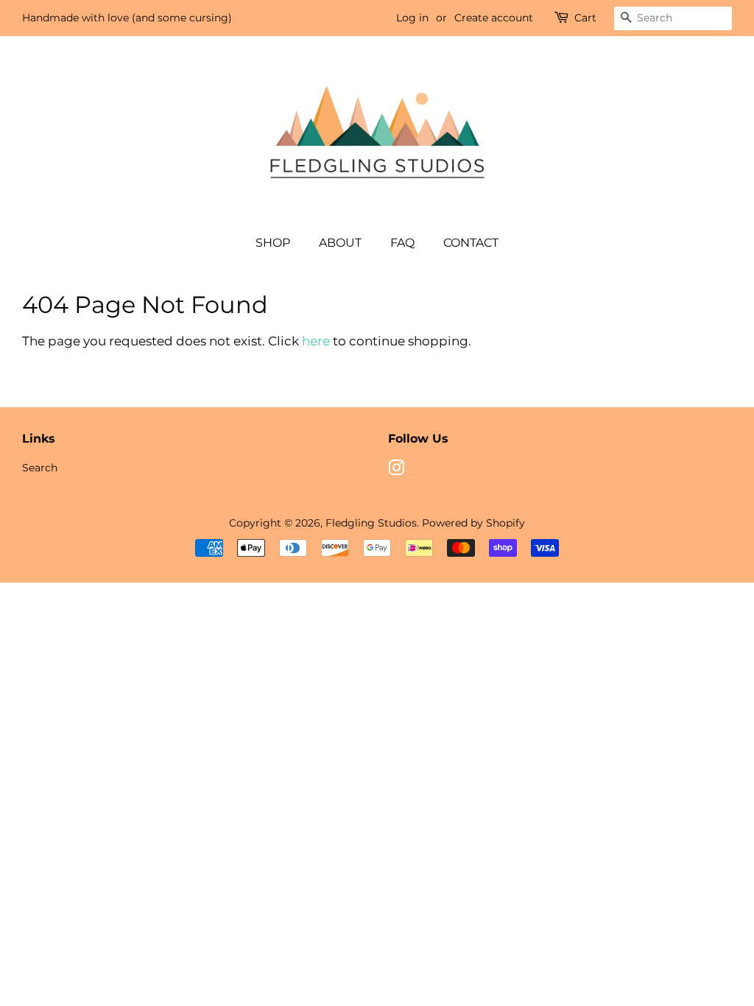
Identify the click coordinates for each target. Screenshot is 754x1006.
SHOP (273, 243)
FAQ (402, 243)
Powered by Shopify (473, 523)
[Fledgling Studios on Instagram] (396, 470)
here (316, 341)
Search (39, 467)
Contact (470, 243)
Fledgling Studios (371, 523)
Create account (493, 17)
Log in (412, 17)
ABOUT (340, 243)
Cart (585, 17)
